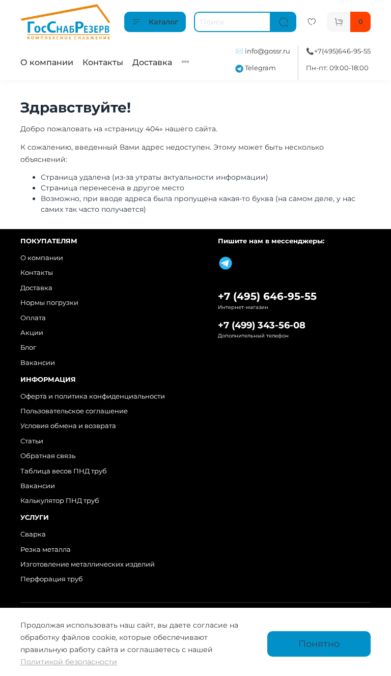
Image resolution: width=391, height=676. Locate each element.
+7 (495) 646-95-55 (267, 296)
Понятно (319, 643)
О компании (46, 62)
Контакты (102, 62)
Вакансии (37, 363)
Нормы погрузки (49, 302)
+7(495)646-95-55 (342, 51)
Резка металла (45, 549)
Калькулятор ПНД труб (59, 500)
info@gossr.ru (267, 51)
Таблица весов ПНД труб (63, 471)
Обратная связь (47, 456)
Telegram (259, 68)
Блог (28, 347)
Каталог (163, 21)
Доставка (152, 62)
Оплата (33, 318)
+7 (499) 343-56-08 (261, 325)
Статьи (31, 441)
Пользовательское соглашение (74, 411)
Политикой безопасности (68, 661)
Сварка (33, 534)
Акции (31, 332)
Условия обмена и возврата (68, 426)
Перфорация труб (51, 579)
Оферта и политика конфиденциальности (92, 396)
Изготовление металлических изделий (87, 564)
